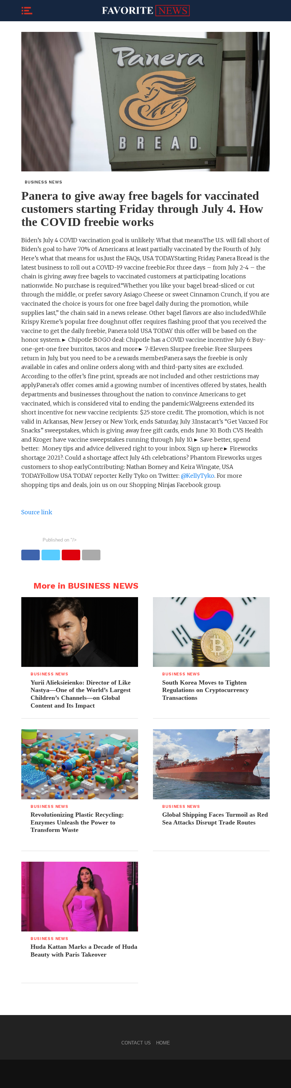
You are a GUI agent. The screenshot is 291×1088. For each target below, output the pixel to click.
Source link (36, 512)
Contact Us (136, 1043)
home (163, 1043)
